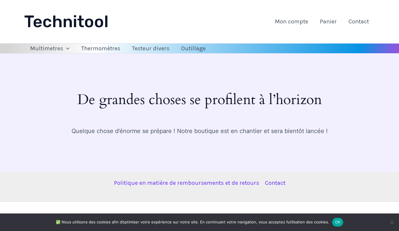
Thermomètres (100, 48)
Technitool (66, 21)
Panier (328, 21)
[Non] (392, 222)
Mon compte (291, 21)
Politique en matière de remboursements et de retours (186, 183)
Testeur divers (150, 48)
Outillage (193, 48)
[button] (66, 48)
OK (338, 222)
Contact (358, 21)
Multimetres (46, 48)
